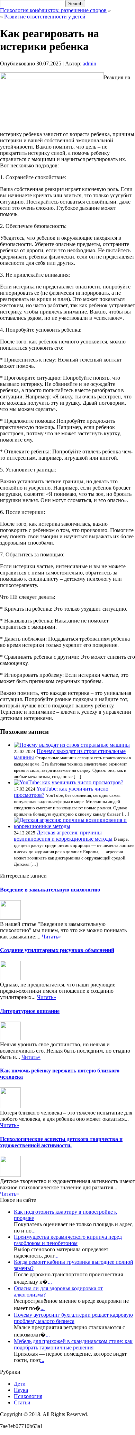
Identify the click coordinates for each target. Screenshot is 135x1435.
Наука (21, 1390)
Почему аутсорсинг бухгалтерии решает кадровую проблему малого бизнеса (73, 1318)
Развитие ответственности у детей (45, 16)
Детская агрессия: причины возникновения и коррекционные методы (63, 836)
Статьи (22, 1402)
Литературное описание (30, 1011)
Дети (20, 1384)
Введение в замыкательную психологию (50, 890)
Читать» (51, 937)
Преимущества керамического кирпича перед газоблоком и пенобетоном (68, 1240)
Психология (28, 1396)
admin (89, 63)
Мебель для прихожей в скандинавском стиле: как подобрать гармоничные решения (73, 1344)
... (34, 1231)
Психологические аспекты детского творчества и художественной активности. (61, 1142)
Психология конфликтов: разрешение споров (53, 10)
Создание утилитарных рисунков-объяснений (57, 950)
